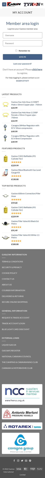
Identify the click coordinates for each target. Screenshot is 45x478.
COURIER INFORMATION (13, 290)
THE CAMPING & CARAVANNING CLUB (20, 362)
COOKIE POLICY (9, 273)
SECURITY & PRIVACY (12, 267)
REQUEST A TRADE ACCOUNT (15, 317)
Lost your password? (22, 63)
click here (37, 69)
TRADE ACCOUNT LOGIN (13, 323)
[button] (4, 4)
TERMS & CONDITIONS (12, 261)
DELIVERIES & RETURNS (13, 296)
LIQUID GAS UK (9, 345)
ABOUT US (7, 284)
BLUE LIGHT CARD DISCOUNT (15, 329)
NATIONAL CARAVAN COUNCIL (16, 356)
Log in (22, 57)
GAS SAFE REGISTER (11, 350)
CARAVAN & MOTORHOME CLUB (17, 368)
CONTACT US (8, 279)
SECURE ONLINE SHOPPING (15, 302)
